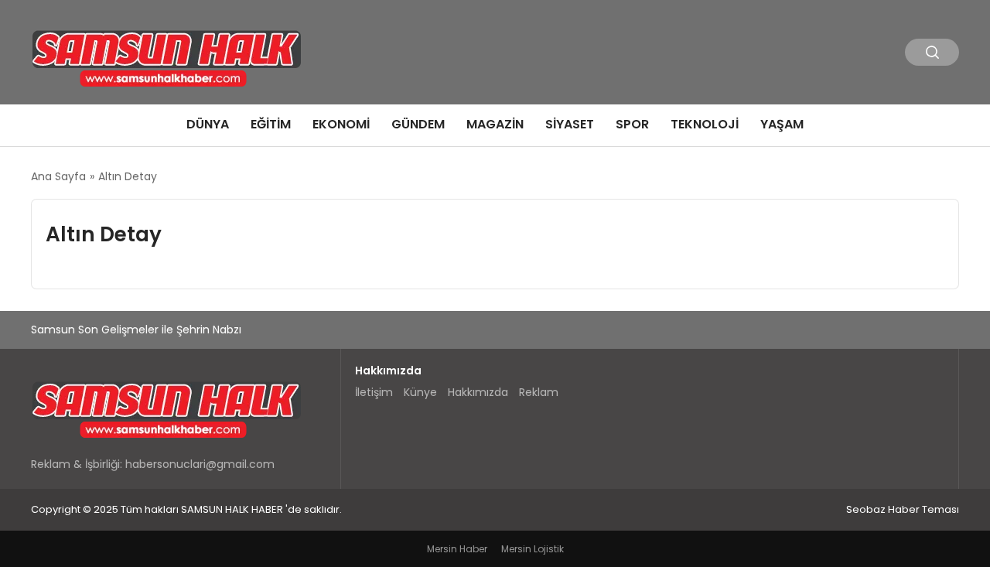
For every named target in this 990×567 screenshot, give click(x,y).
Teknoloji (705, 124)
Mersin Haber (457, 548)
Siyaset (569, 124)
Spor (632, 124)
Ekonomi (341, 124)
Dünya (207, 124)
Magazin (495, 124)
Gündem (418, 124)
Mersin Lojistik (532, 548)
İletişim (374, 392)
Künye (420, 392)
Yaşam (782, 124)
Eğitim (271, 124)
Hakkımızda (478, 392)
